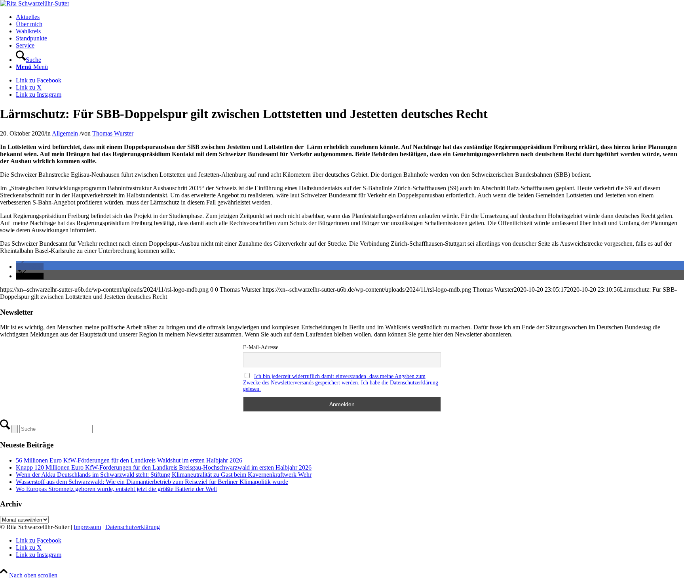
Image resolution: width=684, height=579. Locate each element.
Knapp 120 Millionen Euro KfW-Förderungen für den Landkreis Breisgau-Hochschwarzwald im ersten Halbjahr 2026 (164, 467)
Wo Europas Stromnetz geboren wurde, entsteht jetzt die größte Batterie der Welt (116, 488)
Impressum (87, 527)
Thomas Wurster (112, 133)
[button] (30, 266)
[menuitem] (350, 17)
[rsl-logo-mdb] (34, 3)
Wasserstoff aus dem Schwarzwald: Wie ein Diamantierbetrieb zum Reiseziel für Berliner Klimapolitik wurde (152, 481)
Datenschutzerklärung (132, 527)
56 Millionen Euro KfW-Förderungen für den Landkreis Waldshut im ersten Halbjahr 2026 (129, 460)
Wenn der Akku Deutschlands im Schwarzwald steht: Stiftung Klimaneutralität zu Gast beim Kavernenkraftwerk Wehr (164, 474)
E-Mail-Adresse (260, 347)
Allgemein (65, 133)
